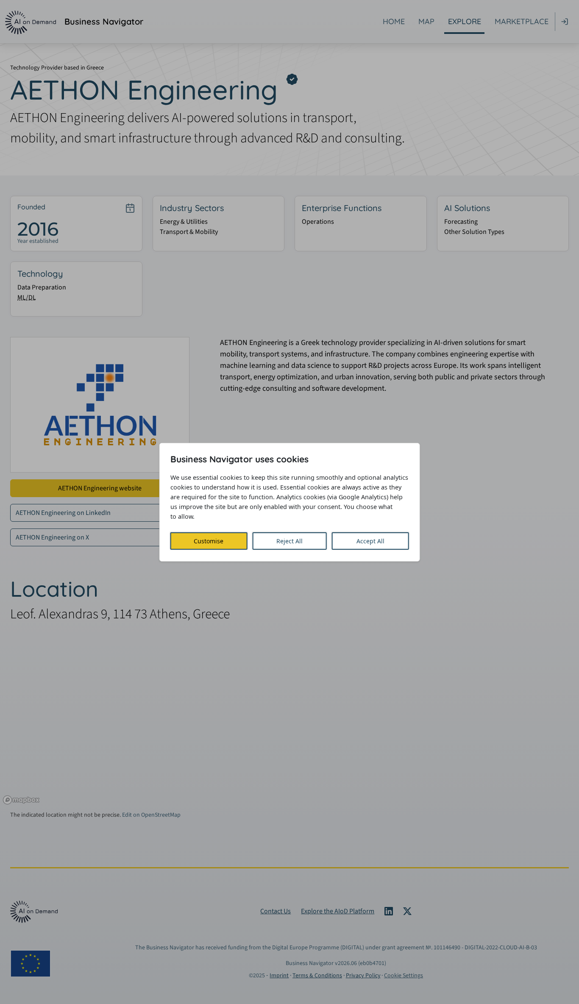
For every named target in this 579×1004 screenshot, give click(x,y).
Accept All (370, 541)
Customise (208, 541)
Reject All (289, 541)
